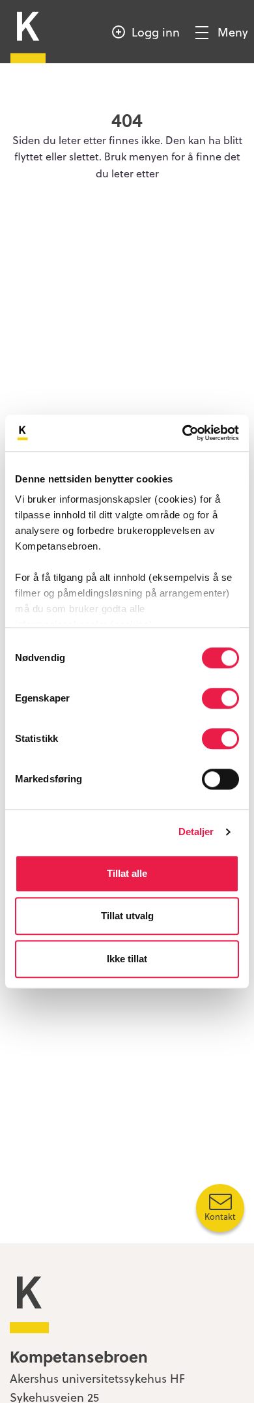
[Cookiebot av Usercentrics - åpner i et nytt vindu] (182, 432)
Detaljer (196, 831)
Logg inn (156, 31)
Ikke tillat (127, 958)
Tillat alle (127, 873)
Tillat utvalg (127, 915)
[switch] (220, 698)
